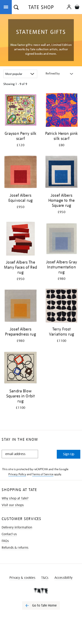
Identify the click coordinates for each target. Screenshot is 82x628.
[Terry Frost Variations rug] (61, 306)
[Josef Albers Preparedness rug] (20, 306)
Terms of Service (42, 474)
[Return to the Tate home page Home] (41, 8)
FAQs (5, 541)
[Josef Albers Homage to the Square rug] (61, 172)
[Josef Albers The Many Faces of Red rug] (20, 239)
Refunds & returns (15, 548)
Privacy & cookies (22, 578)
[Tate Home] (41, 591)
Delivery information (17, 527)
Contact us (9, 534)
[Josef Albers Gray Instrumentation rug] (61, 239)
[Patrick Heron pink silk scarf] (61, 111)
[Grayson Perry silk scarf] (20, 111)
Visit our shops (13, 505)
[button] (16, 8)
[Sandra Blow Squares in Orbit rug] (20, 368)
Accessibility (63, 578)
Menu (6, 6)
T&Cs (45, 578)
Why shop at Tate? (15, 498)
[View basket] (77, 7)
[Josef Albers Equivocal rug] (20, 172)
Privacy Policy (17, 474)
